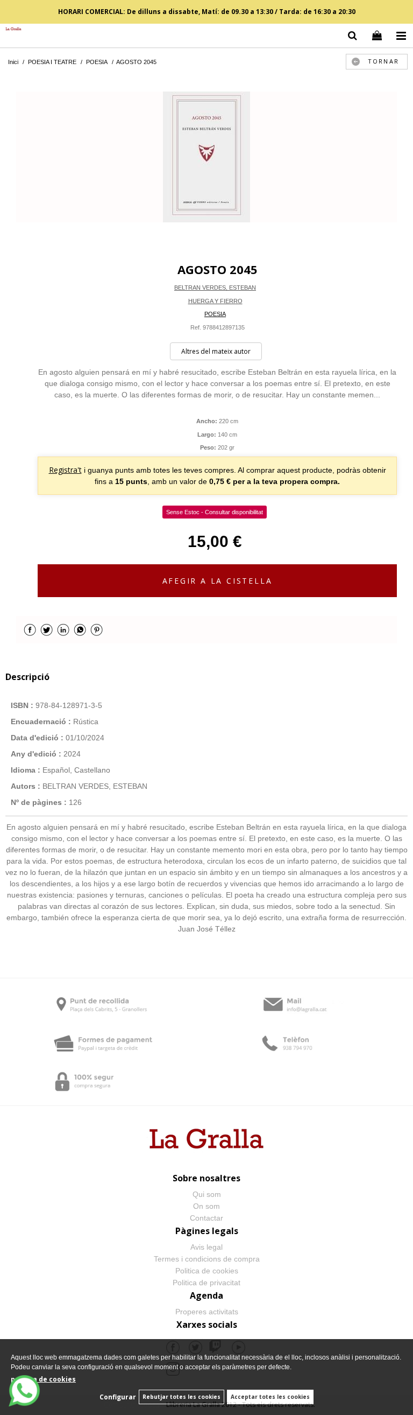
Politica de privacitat (206, 1282)
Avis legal (206, 1247)
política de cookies (43, 1379)
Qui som (207, 1194)
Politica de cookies (206, 1270)
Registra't (65, 470)
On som (206, 1206)
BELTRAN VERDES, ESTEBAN (215, 287)
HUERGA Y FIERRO (215, 301)
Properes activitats (206, 1311)
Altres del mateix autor (216, 351)
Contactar (206, 1218)
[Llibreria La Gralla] (11, 29)
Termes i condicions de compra (207, 1259)
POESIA (215, 314)
